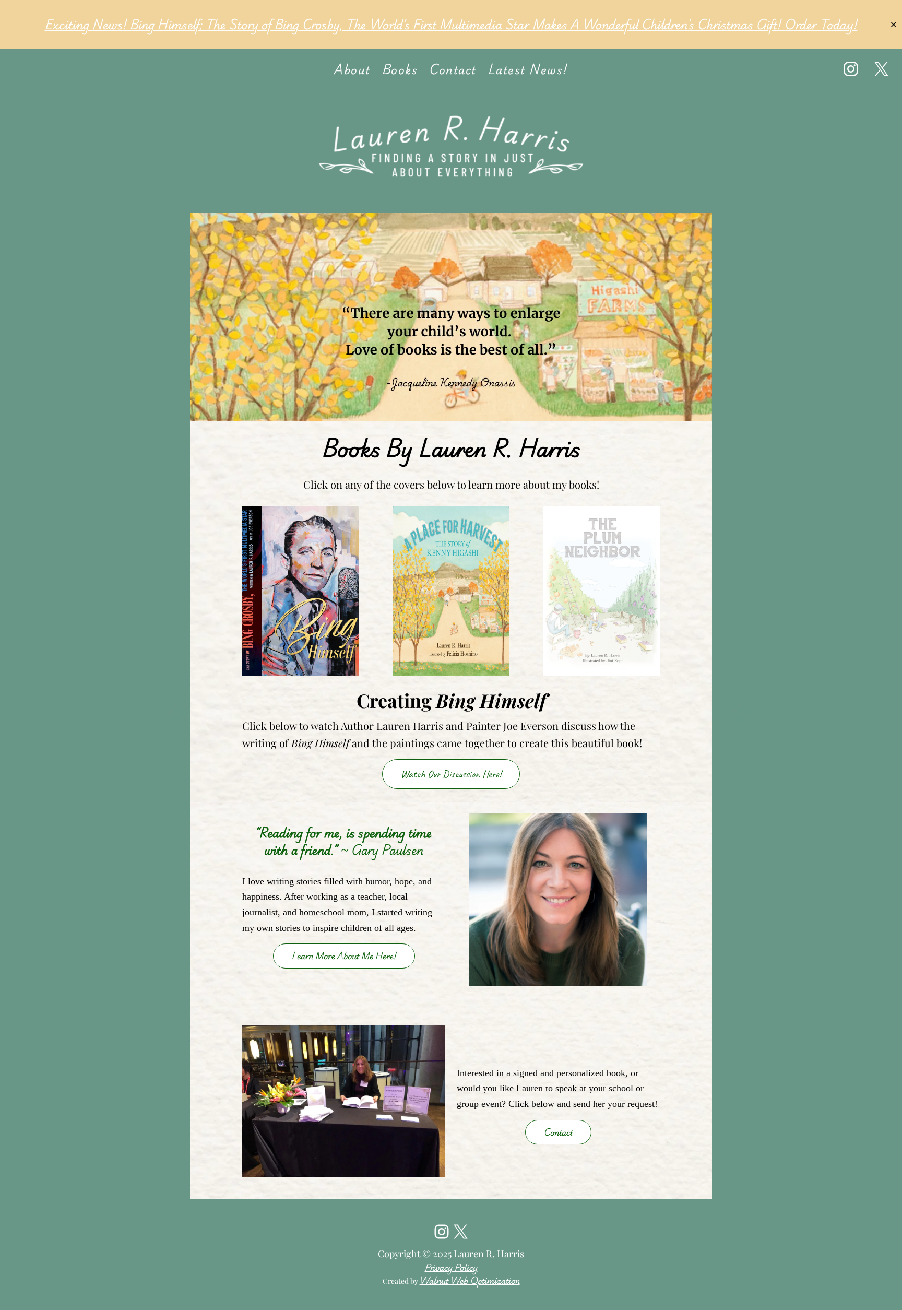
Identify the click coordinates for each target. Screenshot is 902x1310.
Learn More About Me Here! (344, 956)
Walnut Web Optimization (470, 1280)
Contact (558, 1132)
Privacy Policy (451, 1267)
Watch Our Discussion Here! (451, 774)
